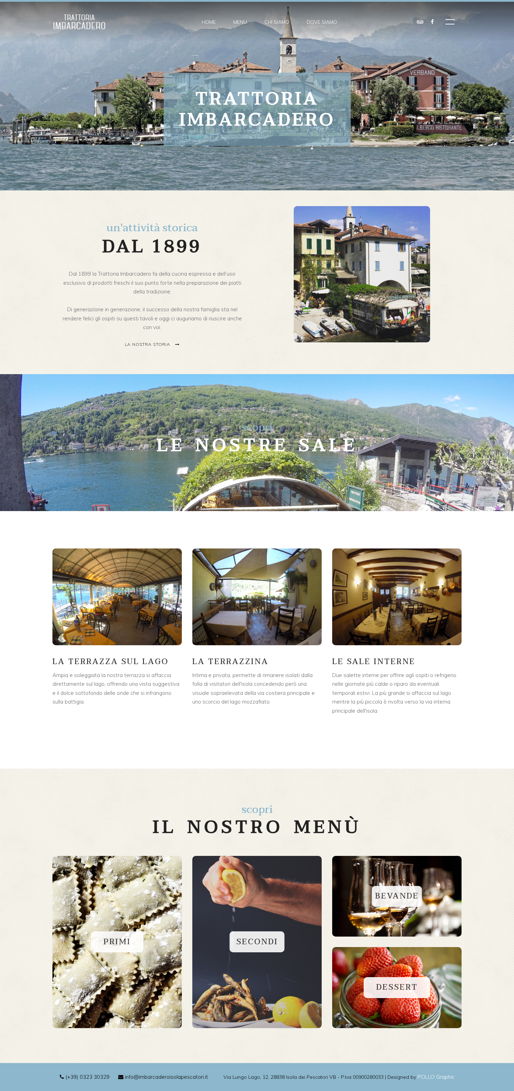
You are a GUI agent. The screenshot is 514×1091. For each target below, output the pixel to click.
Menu (240, 22)
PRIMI (117, 941)
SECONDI (257, 941)
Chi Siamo (276, 22)
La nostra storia (148, 344)
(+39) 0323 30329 (86, 1077)
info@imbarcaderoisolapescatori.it (165, 1077)
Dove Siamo (322, 22)
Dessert (397, 987)
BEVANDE (397, 896)
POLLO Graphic (436, 1077)
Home (209, 22)
